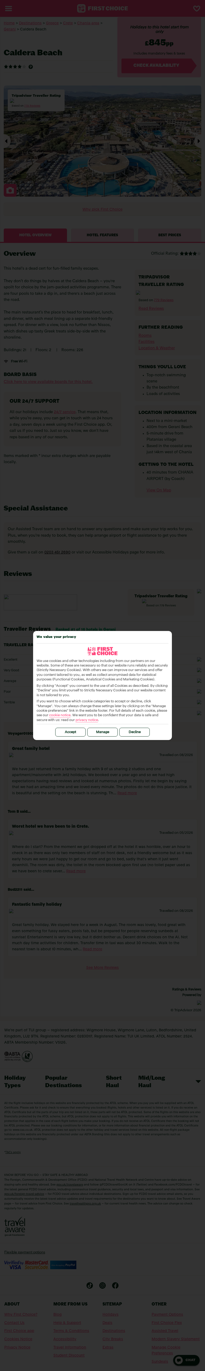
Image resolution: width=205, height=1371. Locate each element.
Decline (135, 732)
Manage (102, 732)
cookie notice (59, 715)
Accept (70, 732)
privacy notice (87, 720)
